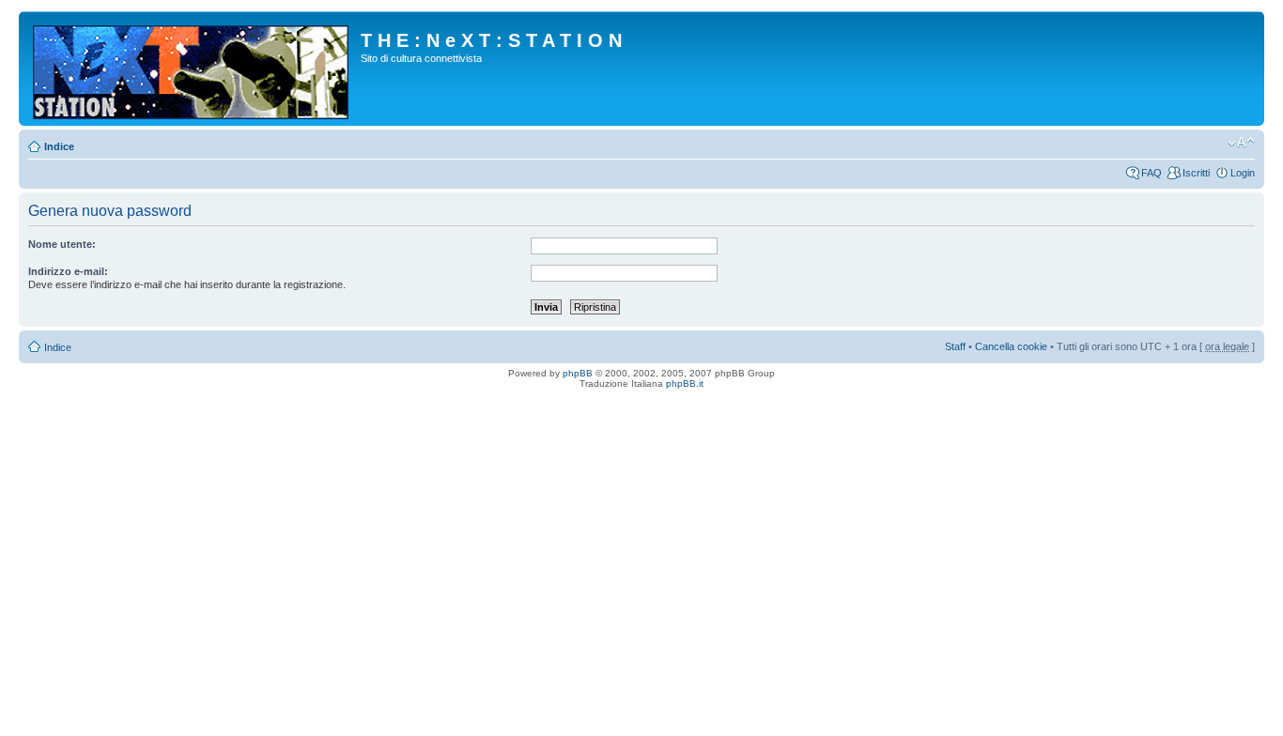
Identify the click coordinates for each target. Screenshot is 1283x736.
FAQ (1151, 172)
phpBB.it (684, 383)
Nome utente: (62, 244)
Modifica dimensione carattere (1241, 142)
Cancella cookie (1011, 346)
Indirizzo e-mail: (68, 271)
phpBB (578, 373)
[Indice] (192, 68)
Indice (59, 146)
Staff (955, 346)
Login (1242, 172)
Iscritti (1196, 172)
